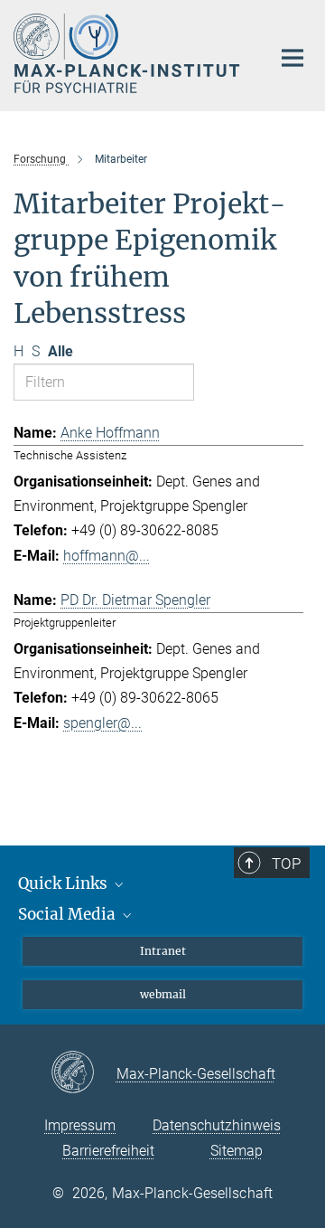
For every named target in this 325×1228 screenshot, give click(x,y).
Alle (60, 351)
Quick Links (64, 883)
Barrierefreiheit (108, 1150)
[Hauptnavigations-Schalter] (292, 58)
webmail (163, 994)
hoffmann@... (106, 555)
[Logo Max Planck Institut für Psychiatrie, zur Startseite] (129, 53)
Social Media (68, 914)
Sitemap (236, 1150)
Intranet (163, 951)
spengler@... (102, 723)
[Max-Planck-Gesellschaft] (83, 1073)
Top (286, 864)
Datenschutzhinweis (217, 1125)
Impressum (80, 1125)
